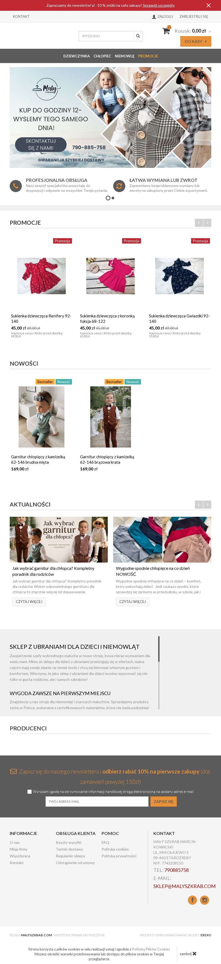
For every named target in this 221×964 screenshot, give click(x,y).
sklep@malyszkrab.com (184, 886)
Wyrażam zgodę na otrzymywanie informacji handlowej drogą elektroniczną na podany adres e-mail (113, 792)
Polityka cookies (115, 849)
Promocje (148, 56)
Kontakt (21, 16)
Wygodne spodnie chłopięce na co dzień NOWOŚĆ (153, 571)
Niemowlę (124, 56)
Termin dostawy (69, 849)
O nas (15, 842)
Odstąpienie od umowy (75, 862)
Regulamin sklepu (70, 856)
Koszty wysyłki (68, 842)
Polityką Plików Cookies (151, 949)
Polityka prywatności (119, 856)
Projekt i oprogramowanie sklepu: (175, 935)
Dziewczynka (76, 56)
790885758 (176, 870)
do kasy (194, 41)
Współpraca (20, 856)
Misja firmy (18, 849)
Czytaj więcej (29, 601)
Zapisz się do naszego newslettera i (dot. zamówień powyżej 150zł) (114, 776)
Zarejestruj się (193, 16)
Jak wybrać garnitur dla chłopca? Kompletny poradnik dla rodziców (53, 571)
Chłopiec (102, 56)
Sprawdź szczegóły (159, 5)
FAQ (105, 842)
